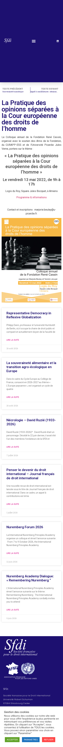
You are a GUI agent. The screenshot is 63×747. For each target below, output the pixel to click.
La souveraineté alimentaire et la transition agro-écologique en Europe (31, 367)
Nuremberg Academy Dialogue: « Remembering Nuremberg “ (30, 578)
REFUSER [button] (48, 739)
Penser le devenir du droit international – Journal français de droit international (30, 474)
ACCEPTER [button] (12, 739)
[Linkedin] (57, 41)
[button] (34, 41)
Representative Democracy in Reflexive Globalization (28, 315)
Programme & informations (31, 197)
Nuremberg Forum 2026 (24, 527)
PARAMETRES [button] (31, 739)
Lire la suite (12, 340)
